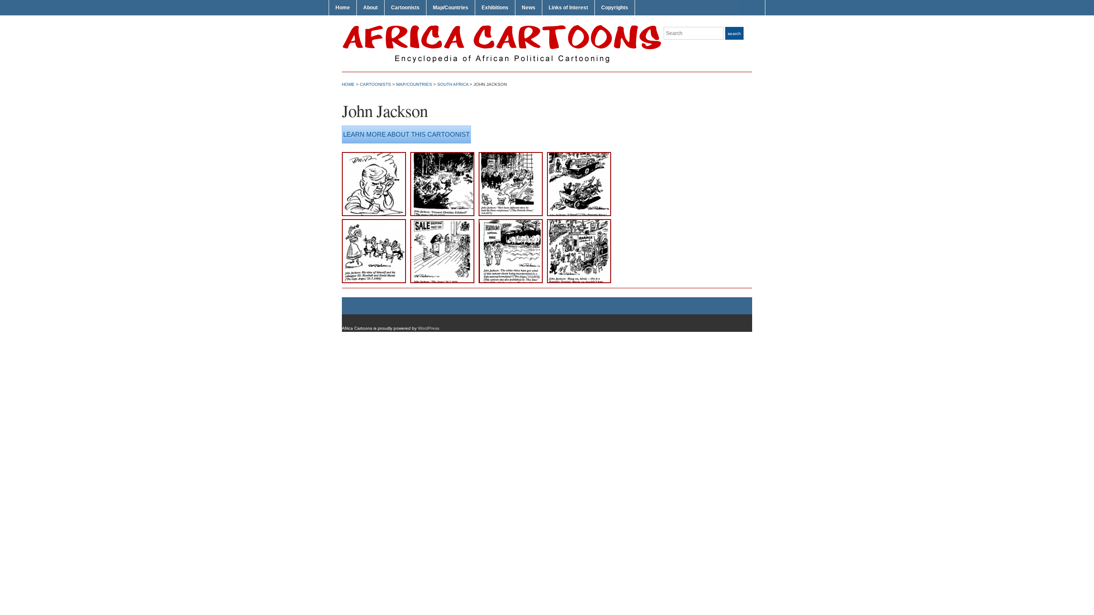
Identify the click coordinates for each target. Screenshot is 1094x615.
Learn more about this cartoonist (406, 134)
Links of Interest (568, 8)
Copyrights (614, 8)
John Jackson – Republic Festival (574, 233)
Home (342, 8)
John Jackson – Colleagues (367, 233)
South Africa (452, 84)
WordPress (428, 328)
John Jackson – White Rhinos (504, 233)
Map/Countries (450, 8)
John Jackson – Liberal (572, 166)
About (370, 8)
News (528, 8)
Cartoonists (405, 8)
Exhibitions (495, 8)
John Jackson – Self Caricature (373, 166)
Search (734, 33)
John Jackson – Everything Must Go (441, 233)
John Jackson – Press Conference (507, 166)
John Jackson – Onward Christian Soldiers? (438, 171)
